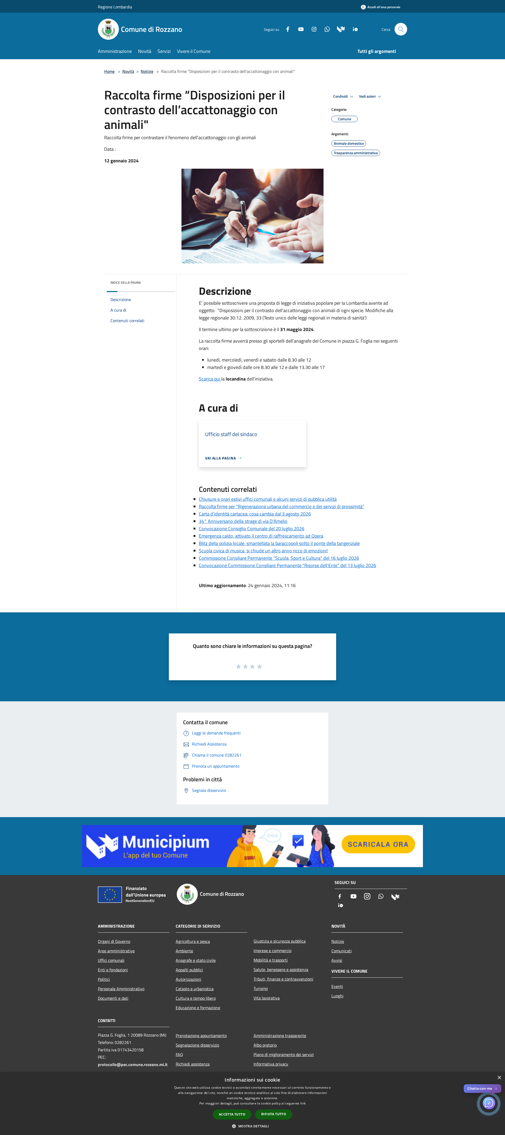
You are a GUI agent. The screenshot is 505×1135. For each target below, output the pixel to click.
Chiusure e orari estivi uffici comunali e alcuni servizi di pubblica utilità (268, 499)
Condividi (341, 96)
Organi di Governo (114, 941)
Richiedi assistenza (193, 1064)
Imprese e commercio (272, 950)
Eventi (337, 986)
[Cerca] (401, 29)
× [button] (499, 1078)
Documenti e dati (113, 998)
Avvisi (336, 960)
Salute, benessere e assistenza (281, 969)
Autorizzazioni (188, 979)
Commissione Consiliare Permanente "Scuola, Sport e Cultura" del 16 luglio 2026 (279, 558)
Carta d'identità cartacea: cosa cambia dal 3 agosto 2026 (255, 513)
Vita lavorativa (267, 998)
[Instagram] (312, 28)
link (303, 1103)
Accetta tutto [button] (232, 1114)
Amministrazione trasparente (280, 1035)
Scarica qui (210, 378)
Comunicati (341, 951)
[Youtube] (299, 28)
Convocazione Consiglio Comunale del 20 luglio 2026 (251, 528)
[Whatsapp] (325, 28)
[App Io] (353, 28)
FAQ (179, 1054)
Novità (128, 71)
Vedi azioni (367, 96)
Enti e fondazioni (113, 970)
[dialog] (252, 1103)
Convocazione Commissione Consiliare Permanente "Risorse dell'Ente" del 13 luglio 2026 (287, 565)
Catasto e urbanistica (195, 989)
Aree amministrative (116, 951)
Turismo (261, 988)
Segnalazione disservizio (197, 1045)
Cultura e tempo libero (196, 998)
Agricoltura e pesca (193, 941)
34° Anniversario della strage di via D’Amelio (243, 521)
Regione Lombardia (115, 7)
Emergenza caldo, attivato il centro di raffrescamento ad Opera (261, 535)
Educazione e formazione (198, 1007)
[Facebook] (285, 28)
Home (109, 71)
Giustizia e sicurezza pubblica (280, 941)
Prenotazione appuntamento (201, 1035)
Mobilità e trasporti (271, 960)
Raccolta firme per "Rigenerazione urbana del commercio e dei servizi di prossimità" (281, 506)
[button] (252, 1126)
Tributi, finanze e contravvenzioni (283, 979)
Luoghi (337, 996)
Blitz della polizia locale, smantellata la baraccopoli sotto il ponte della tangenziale (279, 543)
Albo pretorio (265, 1045)
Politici (104, 979)
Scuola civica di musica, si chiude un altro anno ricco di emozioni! (263, 550)
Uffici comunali (111, 960)
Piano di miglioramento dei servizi (284, 1054)
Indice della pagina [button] (125, 282)
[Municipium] (339, 28)
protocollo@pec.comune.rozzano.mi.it (133, 1064)
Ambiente (184, 951)
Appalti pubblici (189, 970)
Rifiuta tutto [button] (273, 1114)
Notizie (147, 71)
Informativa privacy (271, 1064)
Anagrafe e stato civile (196, 960)
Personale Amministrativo (121, 989)
